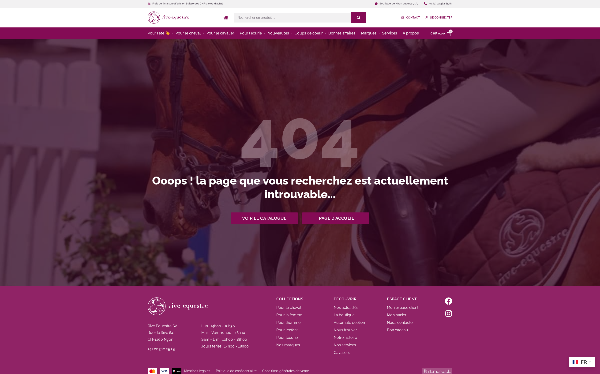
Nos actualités (346, 307)
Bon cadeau (397, 330)
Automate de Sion (349, 322)
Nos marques (288, 345)
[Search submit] (358, 17)
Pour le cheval (288, 307)
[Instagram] (448, 313)
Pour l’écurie (287, 337)
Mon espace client (402, 307)
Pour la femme (289, 315)
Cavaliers (342, 352)
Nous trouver (345, 330)
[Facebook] (448, 301)
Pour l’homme (288, 322)
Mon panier (396, 315)
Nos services (345, 345)
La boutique (344, 315)
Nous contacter (400, 322)
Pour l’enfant (287, 330)
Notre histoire (345, 337)
